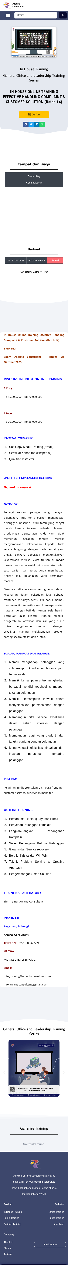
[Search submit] (63, 15)
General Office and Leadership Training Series (34, 77)
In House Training (34, 69)
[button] (8, 15)
